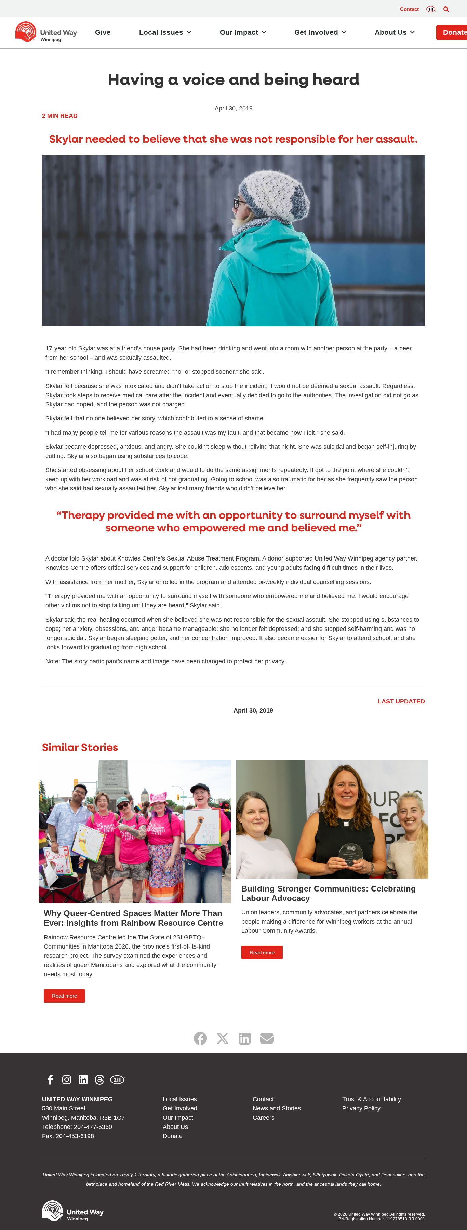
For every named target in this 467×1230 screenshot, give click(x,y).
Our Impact (239, 32)
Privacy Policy (361, 1108)
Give (103, 32)
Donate (173, 1136)
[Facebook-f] (50, 1080)
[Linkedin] (83, 1080)
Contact (409, 9)
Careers (264, 1117)
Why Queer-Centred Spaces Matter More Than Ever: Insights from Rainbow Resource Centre (133, 918)
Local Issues (161, 32)
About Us (391, 32)
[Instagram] (66, 1080)
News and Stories (277, 1108)
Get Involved (316, 32)
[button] (446, 9)
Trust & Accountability (371, 1099)
